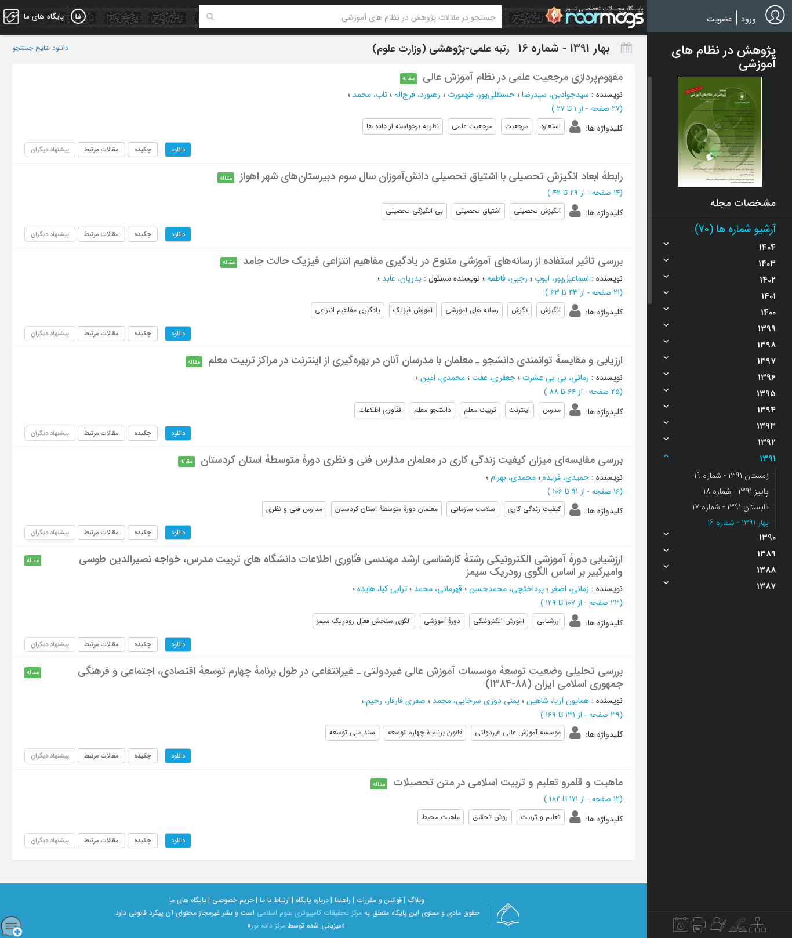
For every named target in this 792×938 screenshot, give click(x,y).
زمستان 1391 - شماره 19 (731, 475)
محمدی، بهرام (513, 477)
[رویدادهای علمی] (680, 927)
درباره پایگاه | (310, 900)
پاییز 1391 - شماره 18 (736, 491)
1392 (767, 443)
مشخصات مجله (743, 203)
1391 (768, 459)
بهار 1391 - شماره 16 (738, 522)
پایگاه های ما (187, 900)
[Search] (210, 16)
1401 (768, 296)
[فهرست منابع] (757, 927)
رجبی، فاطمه (507, 278)
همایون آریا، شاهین (557, 700)
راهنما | (340, 900)
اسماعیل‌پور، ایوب (562, 278)
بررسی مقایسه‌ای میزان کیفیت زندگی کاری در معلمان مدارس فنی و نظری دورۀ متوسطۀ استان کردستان (412, 460)
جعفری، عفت (493, 377)
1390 (767, 538)
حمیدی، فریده (566, 477)
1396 (767, 378)
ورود (748, 19)
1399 (767, 329)
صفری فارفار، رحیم (396, 700)
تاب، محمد (370, 94)
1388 (766, 570)
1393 (766, 426)
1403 (767, 264)
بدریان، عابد (402, 278)
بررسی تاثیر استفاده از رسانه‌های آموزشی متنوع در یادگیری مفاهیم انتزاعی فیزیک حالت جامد (433, 261)
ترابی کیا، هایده (382, 588)
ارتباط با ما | (273, 900)
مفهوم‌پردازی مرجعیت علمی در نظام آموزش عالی (523, 77)
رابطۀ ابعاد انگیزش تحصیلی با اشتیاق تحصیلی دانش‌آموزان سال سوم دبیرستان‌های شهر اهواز (431, 176)
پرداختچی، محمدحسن (506, 588)
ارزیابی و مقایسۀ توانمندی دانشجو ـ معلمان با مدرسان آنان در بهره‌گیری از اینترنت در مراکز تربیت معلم (415, 360)
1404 (767, 248)
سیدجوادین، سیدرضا (555, 94)
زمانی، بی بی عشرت (555, 377)
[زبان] (78, 17)
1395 (766, 394)
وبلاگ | (414, 900)
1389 (766, 554)
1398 (766, 345)
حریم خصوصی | (231, 900)
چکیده (142, 149)
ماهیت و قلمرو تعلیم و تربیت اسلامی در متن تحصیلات (508, 782)
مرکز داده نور (268, 925)
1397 (766, 361)
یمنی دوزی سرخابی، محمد (476, 700)
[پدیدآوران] (717, 927)
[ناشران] (698, 927)
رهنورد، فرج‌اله (417, 94)
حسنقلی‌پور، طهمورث (481, 94)
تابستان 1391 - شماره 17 (730, 507)
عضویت (719, 19)
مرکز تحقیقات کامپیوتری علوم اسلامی (309, 912)
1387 (766, 586)
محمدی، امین (442, 377)
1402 (768, 280)
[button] (720, 132)
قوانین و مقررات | (377, 900)
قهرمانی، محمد (438, 588)
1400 (768, 313)
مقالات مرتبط (101, 149)
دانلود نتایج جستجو (40, 48)
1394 (766, 410)
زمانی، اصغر (570, 588)
